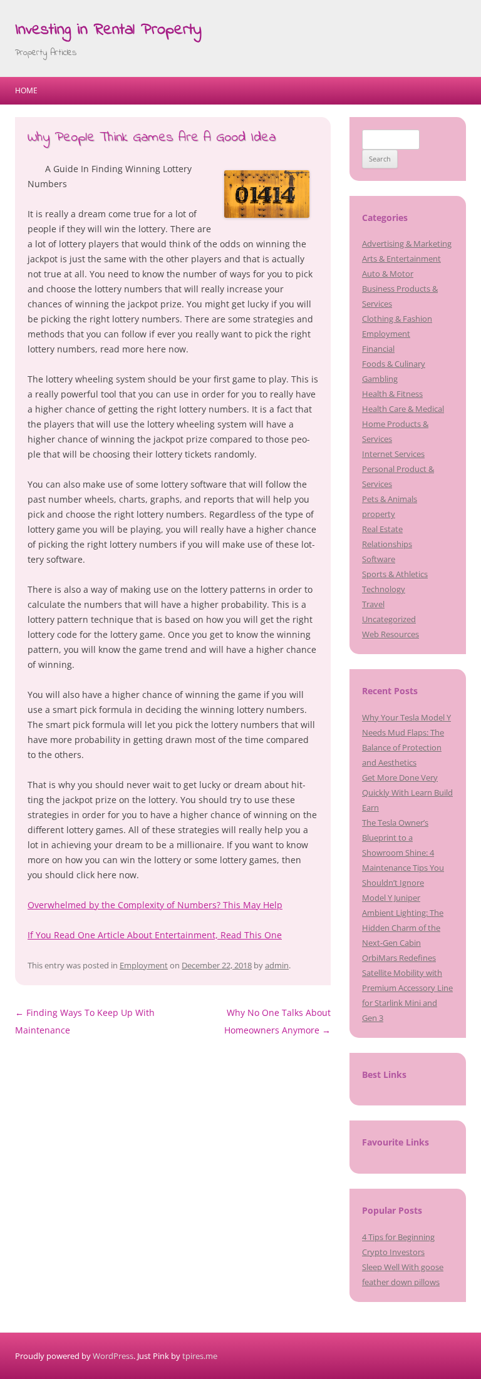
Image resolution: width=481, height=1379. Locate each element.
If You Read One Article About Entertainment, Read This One (155, 935)
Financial (378, 348)
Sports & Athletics (395, 574)
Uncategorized (389, 619)
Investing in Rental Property (108, 30)
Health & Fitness (392, 393)
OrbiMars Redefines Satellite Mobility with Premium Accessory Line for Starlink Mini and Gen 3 (407, 987)
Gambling (380, 378)
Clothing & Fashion (397, 318)
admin (277, 965)
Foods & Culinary (393, 363)
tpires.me (199, 1355)
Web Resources (390, 634)
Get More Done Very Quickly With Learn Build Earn (407, 792)
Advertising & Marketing (407, 243)
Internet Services (393, 453)
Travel (373, 604)
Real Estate (382, 529)
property (378, 514)
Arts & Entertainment (401, 258)
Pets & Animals (389, 499)
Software (378, 559)
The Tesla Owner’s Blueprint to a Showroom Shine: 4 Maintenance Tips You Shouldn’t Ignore (403, 852)
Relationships (387, 544)
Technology (383, 589)
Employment (144, 965)
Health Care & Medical (403, 408)
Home (26, 90)
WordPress (113, 1355)
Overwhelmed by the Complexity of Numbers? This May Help (155, 905)
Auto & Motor (387, 273)
